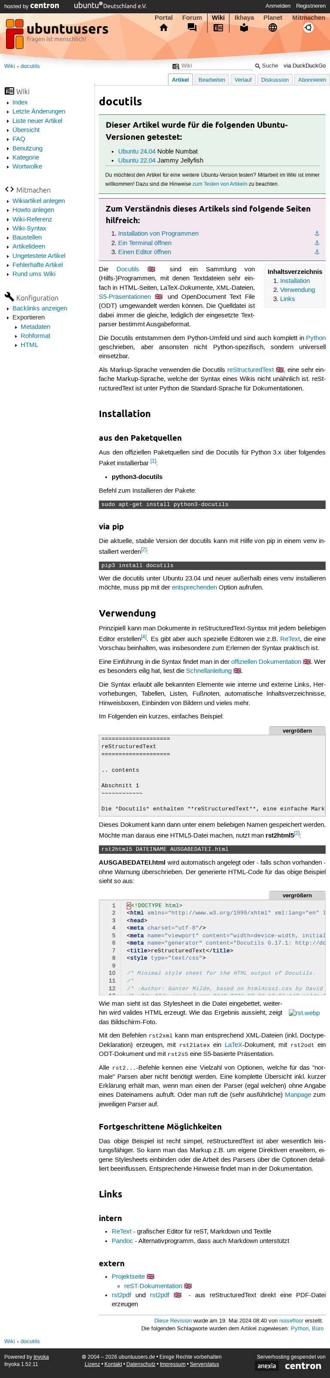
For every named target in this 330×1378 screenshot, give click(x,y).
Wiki (218, 17)
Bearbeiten (212, 80)
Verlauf (243, 80)
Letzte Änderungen (38, 112)
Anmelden (278, 6)
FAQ (18, 139)
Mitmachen (308, 17)
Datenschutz (141, 1364)
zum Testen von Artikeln (220, 184)
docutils (30, 66)
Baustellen (27, 238)
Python (316, 338)
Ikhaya (244, 17)
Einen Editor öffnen (144, 252)
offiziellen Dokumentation (266, 662)
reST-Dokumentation (153, 1286)
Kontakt (113, 1364)
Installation (295, 281)
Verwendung (297, 290)
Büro (318, 1329)
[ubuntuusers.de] (58, 36)
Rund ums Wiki (33, 274)
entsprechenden (194, 588)
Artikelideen (28, 247)
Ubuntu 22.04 (137, 161)
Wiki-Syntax (29, 229)
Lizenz (92, 1364)
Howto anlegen (33, 210)
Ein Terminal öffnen (144, 243)
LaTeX (233, 1045)
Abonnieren (312, 80)
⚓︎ (317, 234)
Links (287, 299)
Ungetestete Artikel (38, 256)
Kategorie (25, 158)
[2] (144, 549)
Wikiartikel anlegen (38, 201)
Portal (164, 17)
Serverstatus (204, 1364)
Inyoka (41, 1357)
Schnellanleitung (209, 671)
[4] (144, 637)
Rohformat (35, 336)
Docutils (127, 269)
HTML (29, 345)
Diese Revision (173, 1321)
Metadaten (35, 327)
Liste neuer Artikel (37, 121)
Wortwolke (27, 167)
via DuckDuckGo (305, 66)
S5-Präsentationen (125, 297)
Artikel (180, 79)
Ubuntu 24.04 (137, 152)
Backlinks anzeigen (39, 309)
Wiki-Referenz (32, 220)
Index (20, 103)
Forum (192, 17)
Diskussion (275, 80)
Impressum (173, 1364)
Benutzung (27, 149)
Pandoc (122, 1241)
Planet (272, 17)
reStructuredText (250, 370)
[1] (153, 461)
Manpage (298, 1095)
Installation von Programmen (158, 234)
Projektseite (128, 1277)
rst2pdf (121, 1295)
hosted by (17, 6)
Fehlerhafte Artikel (37, 265)
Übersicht (26, 130)
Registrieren (311, 6)
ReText (290, 639)
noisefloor (291, 1321)
